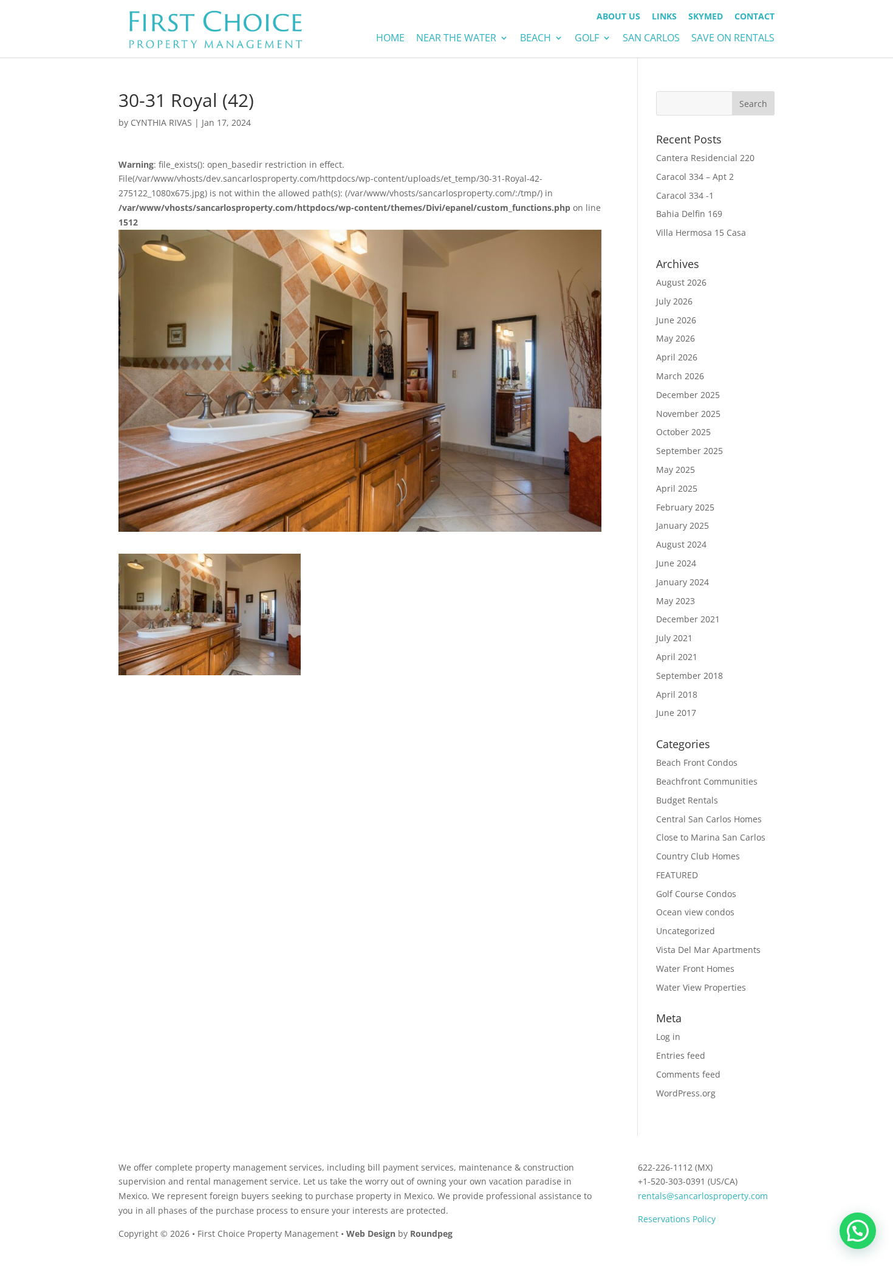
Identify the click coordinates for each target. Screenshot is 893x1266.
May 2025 (675, 469)
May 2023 (675, 601)
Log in (668, 1036)
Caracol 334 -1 (685, 195)
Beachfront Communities (707, 781)
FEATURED (677, 875)
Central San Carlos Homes (709, 819)
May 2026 (675, 338)
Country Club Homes (698, 856)
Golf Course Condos (696, 894)
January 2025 (682, 525)
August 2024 (681, 544)
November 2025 (688, 413)
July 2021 (674, 638)
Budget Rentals (687, 800)
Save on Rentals (733, 38)
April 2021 (676, 656)
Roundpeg (431, 1233)
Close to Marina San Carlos (710, 837)
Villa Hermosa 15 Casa (701, 232)
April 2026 (676, 357)
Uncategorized (685, 931)
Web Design (370, 1233)
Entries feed (680, 1055)
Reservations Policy (677, 1219)
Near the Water (456, 38)
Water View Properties (701, 987)
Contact (754, 17)
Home (390, 38)
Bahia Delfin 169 (689, 213)
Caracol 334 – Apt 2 (695, 176)
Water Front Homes (695, 968)
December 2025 (688, 395)
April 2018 (676, 694)
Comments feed (688, 1074)
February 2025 (685, 507)
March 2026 (680, 376)
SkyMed (705, 17)
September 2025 (689, 450)
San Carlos (651, 38)
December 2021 (688, 619)
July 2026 (674, 301)
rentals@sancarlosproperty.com (703, 1196)
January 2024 (682, 582)
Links (664, 17)
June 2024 (676, 563)
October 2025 (683, 432)
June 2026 (676, 320)
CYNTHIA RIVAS (161, 122)
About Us (618, 17)
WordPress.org (686, 1093)
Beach (535, 38)
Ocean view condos (695, 912)
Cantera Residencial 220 (705, 157)
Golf (587, 38)
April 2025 (676, 488)
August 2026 (681, 282)
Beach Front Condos (696, 762)
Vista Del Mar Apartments (708, 949)
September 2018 (689, 675)
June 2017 (676, 712)
